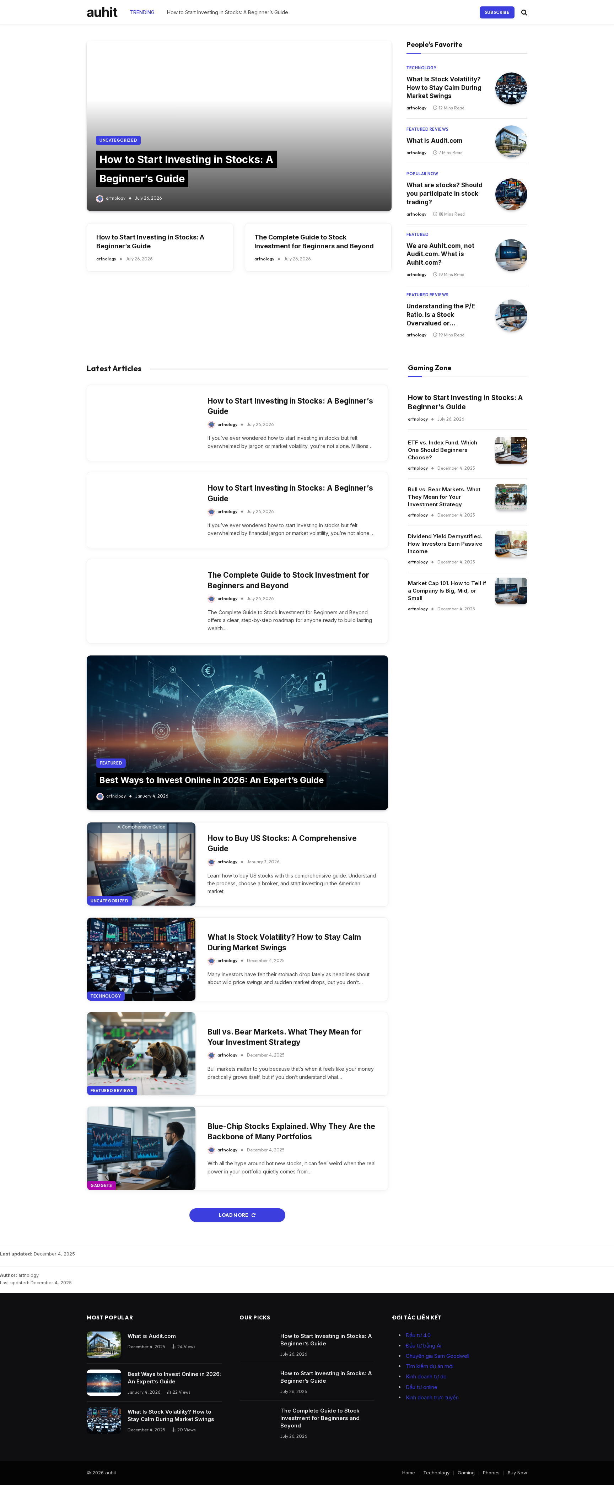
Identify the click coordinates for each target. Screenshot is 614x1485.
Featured (417, 234)
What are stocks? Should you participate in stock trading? (444, 194)
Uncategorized (118, 140)
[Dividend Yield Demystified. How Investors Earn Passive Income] (511, 544)
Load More (234, 1215)
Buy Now (517, 1472)
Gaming (466, 1472)
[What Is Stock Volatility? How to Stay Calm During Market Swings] (511, 88)
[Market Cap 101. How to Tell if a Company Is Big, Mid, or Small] (511, 591)
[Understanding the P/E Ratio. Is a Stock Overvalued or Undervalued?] (511, 315)
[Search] (523, 12)
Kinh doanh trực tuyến (432, 1397)
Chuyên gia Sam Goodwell (437, 1355)
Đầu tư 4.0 (418, 1335)
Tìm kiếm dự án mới (429, 1366)
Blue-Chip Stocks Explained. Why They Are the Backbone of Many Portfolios (291, 1131)
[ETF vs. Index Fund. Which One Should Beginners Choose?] (511, 450)
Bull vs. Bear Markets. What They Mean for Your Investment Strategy (285, 1037)
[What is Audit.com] (511, 141)
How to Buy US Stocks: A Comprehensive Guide (282, 843)
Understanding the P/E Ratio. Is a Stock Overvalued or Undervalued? (440, 315)
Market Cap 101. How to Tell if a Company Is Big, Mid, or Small (447, 590)
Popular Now (422, 173)
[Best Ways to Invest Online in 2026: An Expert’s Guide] (237, 732)
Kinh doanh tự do (426, 1376)
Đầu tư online (421, 1387)
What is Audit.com (434, 140)
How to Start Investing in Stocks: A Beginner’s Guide (227, 12)
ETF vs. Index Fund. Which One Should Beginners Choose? (442, 450)
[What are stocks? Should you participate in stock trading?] (511, 194)
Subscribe (497, 12)
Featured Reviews (427, 129)
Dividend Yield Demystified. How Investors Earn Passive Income (445, 544)
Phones (491, 1472)
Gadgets (101, 1185)
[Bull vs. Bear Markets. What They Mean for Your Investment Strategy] (141, 1053)
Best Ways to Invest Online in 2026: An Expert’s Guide (211, 780)
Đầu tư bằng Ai (423, 1345)
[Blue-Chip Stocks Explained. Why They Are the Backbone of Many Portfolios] (141, 1148)
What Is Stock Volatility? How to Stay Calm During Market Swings (443, 88)
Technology (421, 67)
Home (408, 1472)
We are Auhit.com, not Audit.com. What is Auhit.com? (440, 254)
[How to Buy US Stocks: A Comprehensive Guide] (141, 864)
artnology (115, 198)
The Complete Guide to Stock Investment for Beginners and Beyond (314, 241)
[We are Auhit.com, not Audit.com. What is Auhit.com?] (511, 255)
